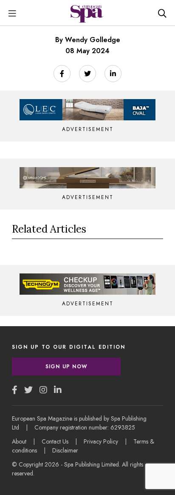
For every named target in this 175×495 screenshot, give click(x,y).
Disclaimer (65, 450)
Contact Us (55, 441)
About (19, 441)
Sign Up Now (66, 366)
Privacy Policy (101, 441)
